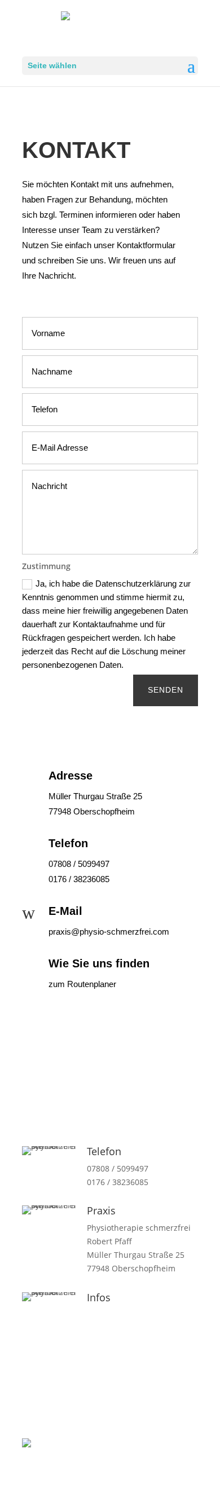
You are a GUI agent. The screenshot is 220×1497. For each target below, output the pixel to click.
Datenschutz (110, 1341)
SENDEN (165, 689)
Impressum (108, 1327)
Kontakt (101, 1314)
